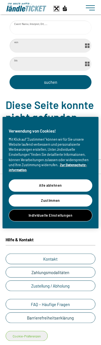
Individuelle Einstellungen (51, 215)
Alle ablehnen (50, 185)
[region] (50, 172)
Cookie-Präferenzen (27, 336)
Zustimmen (50, 200)
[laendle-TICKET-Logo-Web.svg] (44, 7)
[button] (50, 259)
